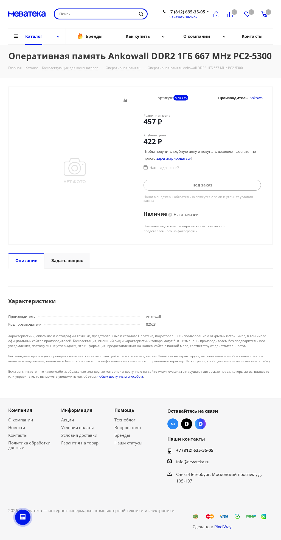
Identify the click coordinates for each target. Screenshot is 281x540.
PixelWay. (223, 526)
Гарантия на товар (80, 443)
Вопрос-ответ (127, 427)
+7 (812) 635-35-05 (186, 11)
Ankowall (256, 97)
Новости (16, 427)
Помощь (124, 410)
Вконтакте (172, 423)
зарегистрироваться (173, 158)
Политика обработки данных (29, 445)
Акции (67, 420)
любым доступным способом (120, 376)
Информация (76, 410)
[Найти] (141, 13)
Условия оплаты (77, 427)
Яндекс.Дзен (186, 423)
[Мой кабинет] (216, 14)
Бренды (122, 435)
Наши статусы (128, 443)
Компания (20, 410)
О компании (20, 420)
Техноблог (124, 420)
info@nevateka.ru (192, 461)
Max (200, 423)
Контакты (17, 435)
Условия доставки (79, 435)
